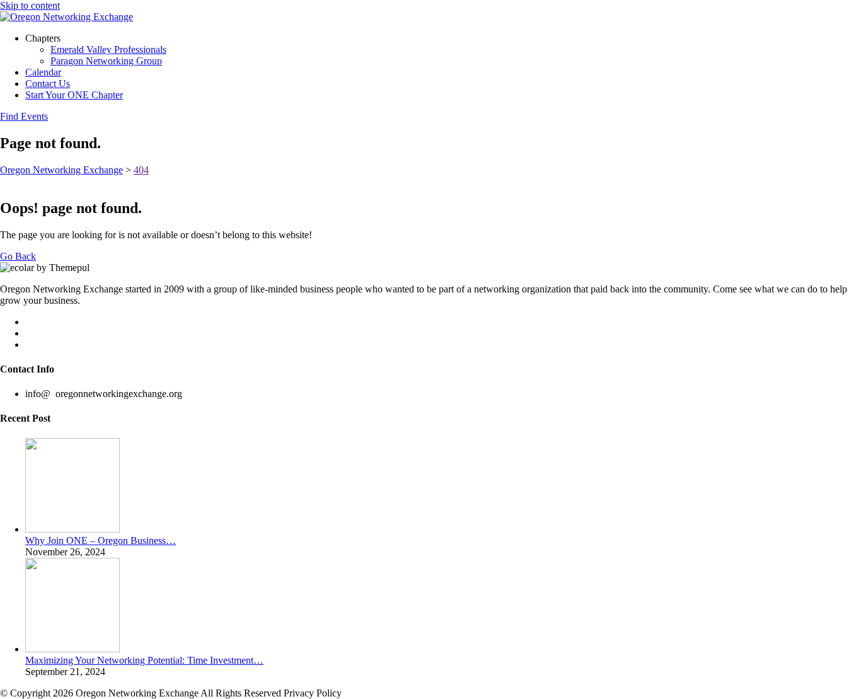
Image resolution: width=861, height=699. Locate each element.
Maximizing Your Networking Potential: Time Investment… (144, 660)
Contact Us (47, 83)
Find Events (24, 116)
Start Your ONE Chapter (74, 95)
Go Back (18, 256)
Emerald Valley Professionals (108, 49)
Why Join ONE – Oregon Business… (100, 540)
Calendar (43, 72)
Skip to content (30, 5)
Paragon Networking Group (106, 60)
